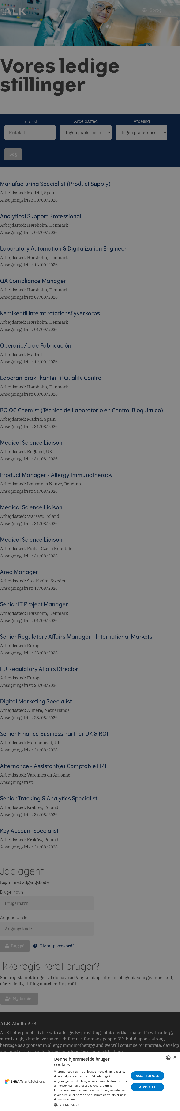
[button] (90, 1104)
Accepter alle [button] (147, 1076)
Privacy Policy (86, 1099)
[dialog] (90, 1081)
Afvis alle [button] (147, 1087)
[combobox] (168, 1057)
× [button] (174, 1057)
